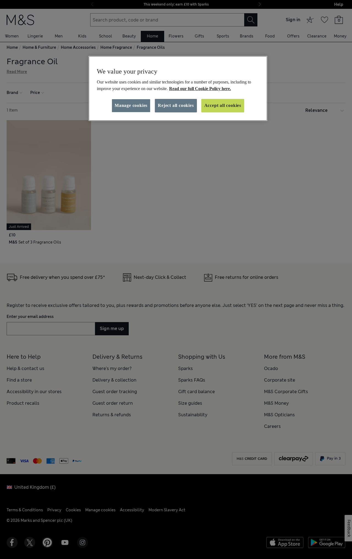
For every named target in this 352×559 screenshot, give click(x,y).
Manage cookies (131, 105)
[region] (178, 88)
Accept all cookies (222, 105)
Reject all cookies (176, 105)
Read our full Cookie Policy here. (200, 88)
